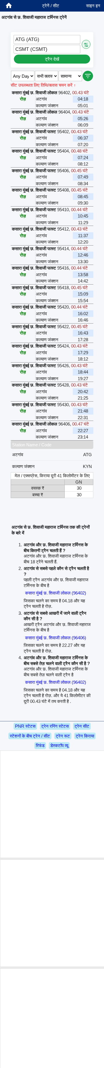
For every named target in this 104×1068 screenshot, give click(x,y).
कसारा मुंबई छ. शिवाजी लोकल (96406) (55, 637)
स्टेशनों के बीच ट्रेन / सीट (30, 735)
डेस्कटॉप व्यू (59, 745)
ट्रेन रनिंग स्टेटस (55, 726)
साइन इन (93, 5)
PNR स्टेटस (25, 726)
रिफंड (40, 745)
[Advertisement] (52, 804)
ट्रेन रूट (63, 735)
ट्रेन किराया (85, 735)
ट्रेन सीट (82, 726)
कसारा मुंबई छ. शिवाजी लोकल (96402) (55, 592)
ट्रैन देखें (52, 59)
